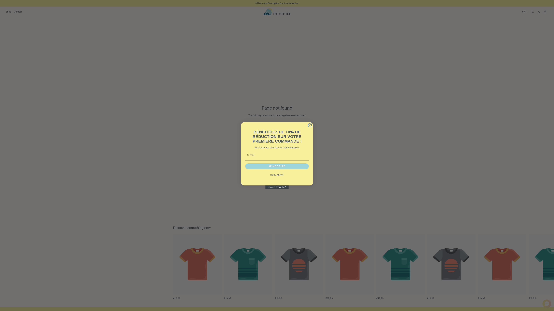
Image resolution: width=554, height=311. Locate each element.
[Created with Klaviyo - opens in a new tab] (277, 187)
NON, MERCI (277, 175)
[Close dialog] (310, 125)
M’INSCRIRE (277, 166)
